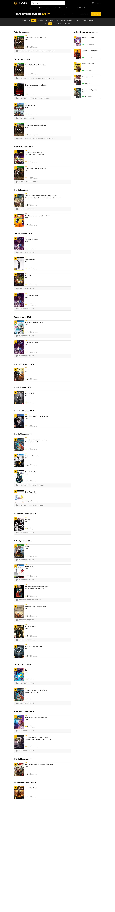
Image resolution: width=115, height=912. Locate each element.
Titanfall (28, 370)
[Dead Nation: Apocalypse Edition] (19, 89)
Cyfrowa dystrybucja (26, 118)
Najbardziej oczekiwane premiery (86, 32)
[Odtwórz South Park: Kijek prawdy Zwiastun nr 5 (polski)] (19, 157)
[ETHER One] (19, 571)
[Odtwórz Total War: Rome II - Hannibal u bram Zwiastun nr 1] (19, 742)
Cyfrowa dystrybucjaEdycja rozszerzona (33, 98)
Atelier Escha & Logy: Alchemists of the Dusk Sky (41, 196)
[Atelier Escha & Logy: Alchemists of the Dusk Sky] (19, 200)
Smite (27, 546)
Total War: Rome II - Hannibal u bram (37, 737)
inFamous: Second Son (32, 456)
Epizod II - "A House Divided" (28, 181)
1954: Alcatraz (30, 259)
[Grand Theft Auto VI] (77, 41)
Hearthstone (29, 275)
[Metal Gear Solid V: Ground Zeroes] (19, 421)
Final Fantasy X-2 (31, 472)
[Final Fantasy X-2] (19, 476)
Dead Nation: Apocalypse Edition (36, 85)
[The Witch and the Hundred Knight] (19, 444)
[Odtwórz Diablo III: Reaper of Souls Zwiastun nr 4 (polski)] (19, 651)
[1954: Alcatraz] (19, 263)
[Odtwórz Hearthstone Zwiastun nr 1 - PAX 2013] (19, 280)
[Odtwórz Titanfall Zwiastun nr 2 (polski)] (19, 374)
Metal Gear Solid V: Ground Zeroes (36, 416)
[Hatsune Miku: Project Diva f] (19, 327)
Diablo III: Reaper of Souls (33, 647)
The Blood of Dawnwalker (89, 50)
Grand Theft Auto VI (88, 37)
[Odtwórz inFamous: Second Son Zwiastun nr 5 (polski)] (19, 460)
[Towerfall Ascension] (19, 243)
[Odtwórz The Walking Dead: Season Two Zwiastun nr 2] (19, 42)
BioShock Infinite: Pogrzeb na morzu (37, 586)
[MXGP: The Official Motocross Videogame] (19, 769)
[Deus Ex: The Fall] (19, 631)
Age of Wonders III (31, 788)
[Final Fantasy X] (19, 496)
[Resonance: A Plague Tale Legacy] (77, 93)
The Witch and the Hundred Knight (36, 440)
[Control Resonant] (77, 80)
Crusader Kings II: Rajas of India (35, 606)
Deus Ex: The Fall (30, 627)
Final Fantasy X (30, 492)
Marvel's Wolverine (88, 63)
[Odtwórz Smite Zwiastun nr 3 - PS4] (19, 551)
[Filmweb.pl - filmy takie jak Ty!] (20, 3)
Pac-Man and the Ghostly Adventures (37, 216)
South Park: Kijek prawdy (33, 152)
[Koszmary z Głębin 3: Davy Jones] (19, 722)
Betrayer (28, 519)
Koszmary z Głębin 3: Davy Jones (36, 717)
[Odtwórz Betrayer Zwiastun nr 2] (19, 524)
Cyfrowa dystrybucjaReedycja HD (30, 485)
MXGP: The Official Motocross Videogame (39, 764)
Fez (26, 670)
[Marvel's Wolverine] (77, 67)
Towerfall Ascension (31, 239)
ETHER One (29, 566)
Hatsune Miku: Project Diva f (34, 322)
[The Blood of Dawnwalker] (77, 54)
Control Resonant (87, 76)
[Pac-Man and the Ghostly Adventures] (19, 220)
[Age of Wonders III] (19, 792)
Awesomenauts (30, 105)
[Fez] (19, 674)
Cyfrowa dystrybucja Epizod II (29, 600)
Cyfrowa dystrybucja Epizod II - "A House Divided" (36, 51)
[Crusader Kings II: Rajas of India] (19, 611)
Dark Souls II (29, 393)
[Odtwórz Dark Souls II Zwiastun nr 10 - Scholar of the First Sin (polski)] (19, 397)
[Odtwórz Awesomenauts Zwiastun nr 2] (19, 109)
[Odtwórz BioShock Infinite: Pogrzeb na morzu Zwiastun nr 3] (19, 591)
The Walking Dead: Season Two (35, 38)
